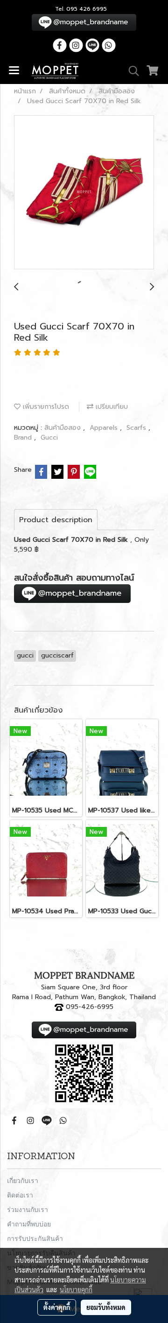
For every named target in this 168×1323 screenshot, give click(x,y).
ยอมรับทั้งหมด (106, 1307)
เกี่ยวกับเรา (22, 1180)
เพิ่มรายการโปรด (45, 407)
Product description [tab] (55, 519)
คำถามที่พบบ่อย (29, 1223)
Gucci (49, 437)
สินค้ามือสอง (63, 428)
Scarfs (137, 428)
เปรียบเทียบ (110, 407)
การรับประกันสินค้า (35, 1238)
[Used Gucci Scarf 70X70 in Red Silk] (84, 193)
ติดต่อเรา (20, 1194)
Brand (24, 437)
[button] (130, 71)
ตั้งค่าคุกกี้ (56, 1307)
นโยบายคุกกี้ (76, 1289)
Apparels (105, 428)
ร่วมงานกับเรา (27, 1209)
